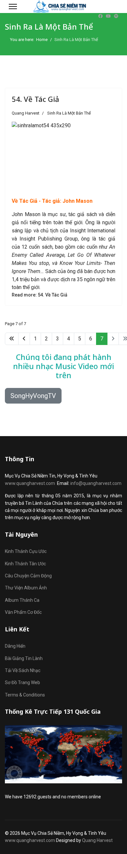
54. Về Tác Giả (35, 99)
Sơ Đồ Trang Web (22, 682)
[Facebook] (100, 16)
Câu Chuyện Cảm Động (28, 575)
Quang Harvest (97, 840)
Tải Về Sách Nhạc (22, 670)
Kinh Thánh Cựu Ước (26, 551)
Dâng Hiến (15, 646)
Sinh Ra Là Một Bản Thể (69, 113)
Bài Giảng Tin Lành (24, 658)
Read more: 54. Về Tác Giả (39, 294)
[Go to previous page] (24, 339)
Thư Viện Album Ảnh (26, 587)
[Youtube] (108, 16)
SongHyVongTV (33, 396)
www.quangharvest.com (30, 483)
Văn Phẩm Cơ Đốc (23, 612)
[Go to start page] (12, 339)
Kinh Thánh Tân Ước (25, 563)
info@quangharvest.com (95, 483)
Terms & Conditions (25, 694)
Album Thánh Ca (22, 600)
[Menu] (13, 6)
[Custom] (116, 16)
